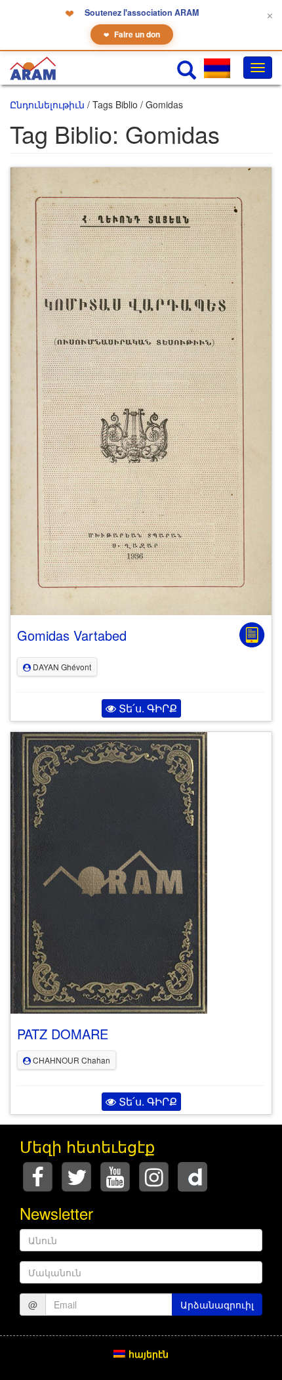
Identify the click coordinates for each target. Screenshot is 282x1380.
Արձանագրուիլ (217, 1304)
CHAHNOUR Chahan (70, 1060)
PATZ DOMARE (62, 1033)
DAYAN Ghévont (61, 666)
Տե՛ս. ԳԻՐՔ (146, 708)
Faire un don (132, 34)
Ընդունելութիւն (47, 104)
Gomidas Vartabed (72, 635)
